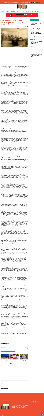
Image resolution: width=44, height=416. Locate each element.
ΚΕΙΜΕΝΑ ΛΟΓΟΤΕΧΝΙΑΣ (6, 18)
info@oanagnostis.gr (19, 411)
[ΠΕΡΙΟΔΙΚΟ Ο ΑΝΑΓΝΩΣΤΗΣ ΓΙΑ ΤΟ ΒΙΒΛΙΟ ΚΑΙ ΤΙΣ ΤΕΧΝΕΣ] (22, 5)
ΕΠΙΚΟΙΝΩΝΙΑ (37, 11)
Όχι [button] (34, 2)
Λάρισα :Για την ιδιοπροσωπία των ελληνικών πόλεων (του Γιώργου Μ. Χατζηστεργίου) (24, 361)
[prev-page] (1, 365)
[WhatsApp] (8, 343)
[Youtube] (38, 402)
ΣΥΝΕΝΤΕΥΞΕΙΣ (13, 11)
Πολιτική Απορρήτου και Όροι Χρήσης (36, 415)
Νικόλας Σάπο (3, 348)
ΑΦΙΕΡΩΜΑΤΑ (7, 11)
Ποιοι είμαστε (22, 415)
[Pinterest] (6, 343)
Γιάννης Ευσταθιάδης (25, 348)
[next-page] (2, 365)
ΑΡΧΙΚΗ (3, 11)
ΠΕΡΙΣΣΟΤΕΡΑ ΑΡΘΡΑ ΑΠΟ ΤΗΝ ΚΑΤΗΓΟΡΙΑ (7, 351)
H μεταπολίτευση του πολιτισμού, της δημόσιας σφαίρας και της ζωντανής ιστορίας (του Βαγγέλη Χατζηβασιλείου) (14, 362)
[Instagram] (33, 402)
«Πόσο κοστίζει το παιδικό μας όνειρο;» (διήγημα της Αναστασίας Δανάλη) (36, 33)
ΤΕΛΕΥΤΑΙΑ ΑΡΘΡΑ (18, 351)
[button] (42, 11)
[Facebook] (2, 343)
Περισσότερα (37, 2)
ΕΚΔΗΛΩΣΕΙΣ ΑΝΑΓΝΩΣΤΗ (29, 11)
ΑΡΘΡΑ (23, 11)
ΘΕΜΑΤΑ (18, 11)
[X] (4, 343)
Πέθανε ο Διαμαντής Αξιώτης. (35, 36)
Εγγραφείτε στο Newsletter (28, 415)
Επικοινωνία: (14, 411)
